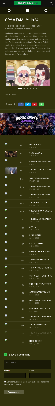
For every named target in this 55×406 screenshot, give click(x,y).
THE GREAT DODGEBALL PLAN (40, 219)
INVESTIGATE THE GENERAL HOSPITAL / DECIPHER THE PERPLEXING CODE (40, 300)
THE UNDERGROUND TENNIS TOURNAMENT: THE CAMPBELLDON (40, 317)
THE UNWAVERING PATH (39, 325)
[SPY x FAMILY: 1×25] (46, 10)
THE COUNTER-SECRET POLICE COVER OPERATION (40, 203)
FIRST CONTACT (36, 341)
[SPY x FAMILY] (27, 10)
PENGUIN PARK (35, 235)
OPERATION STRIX (37, 145)
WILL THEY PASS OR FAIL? (39, 178)
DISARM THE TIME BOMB (39, 252)
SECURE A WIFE (35, 153)
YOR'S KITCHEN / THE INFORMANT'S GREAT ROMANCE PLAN (40, 268)
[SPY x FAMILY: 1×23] (9, 10)
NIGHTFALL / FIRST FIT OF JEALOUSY (40, 308)
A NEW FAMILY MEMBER (39, 260)
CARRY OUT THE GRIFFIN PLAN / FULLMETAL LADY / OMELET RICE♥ (40, 276)
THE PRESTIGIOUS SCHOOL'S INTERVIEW (40, 170)
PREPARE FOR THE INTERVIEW (40, 162)
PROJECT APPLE (36, 243)
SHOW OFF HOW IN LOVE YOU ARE (40, 211)
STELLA (32, 227)
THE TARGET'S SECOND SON (40, 195)
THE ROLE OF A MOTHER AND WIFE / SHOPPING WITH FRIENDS (40, 333)
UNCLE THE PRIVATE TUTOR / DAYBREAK (40, 284)
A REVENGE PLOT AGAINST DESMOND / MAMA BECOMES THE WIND (40, 292)
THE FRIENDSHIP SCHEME (39, 186)
